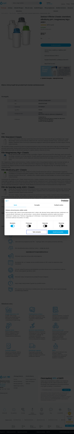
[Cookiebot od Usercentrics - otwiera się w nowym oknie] (62, 201)
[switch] (29, 226)
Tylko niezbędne (37, 232)
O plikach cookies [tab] (58, 205)
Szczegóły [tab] (37, 205)
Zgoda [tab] (15, 205)
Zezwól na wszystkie (58, 232)
